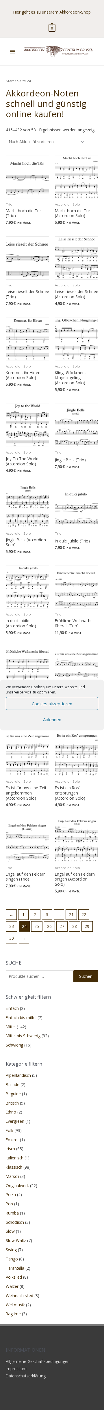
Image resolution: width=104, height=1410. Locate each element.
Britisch (12, 1103)
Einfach (12, 1008)
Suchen (85, 976)
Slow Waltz (16, 1240)
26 (49, 926)
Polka (11, 1194)
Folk (9, 1130)
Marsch (12, 1176)
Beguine (13, 1093)
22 (83, 914)
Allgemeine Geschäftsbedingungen (38, 1361)
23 (11, 926)
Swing (11, 1249)
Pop (9, 1203)
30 (11, 938)
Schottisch (15, 1222)
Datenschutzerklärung (26, 1376)
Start (10, 81)
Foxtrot (12, 1139)
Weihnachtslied (19, 1295)
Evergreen (15, 1121)
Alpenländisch (18, 1075)
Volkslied (14, 1277)
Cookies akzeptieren (52, 703)
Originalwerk (17, 1185)
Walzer (12, 1286)
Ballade (12, 1084)
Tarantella (15, 1268)
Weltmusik (15, 1305)
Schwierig (14, 1045)
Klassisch (14, 1167)
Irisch (10, 1148)
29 (87, 926)
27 (62, 926)
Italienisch (14, 1158)
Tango (12, 1259)
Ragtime (13, 1313)
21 (71, 914)
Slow (10, 1231)
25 (36, 926)
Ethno (11, 1112)
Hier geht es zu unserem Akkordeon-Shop (52, 12)
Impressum (16, 1368)
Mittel (11, 1026)
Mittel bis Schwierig (23, 1035)
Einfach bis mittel (21, 1017)
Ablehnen (52, 719)
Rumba (12, 1213)
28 (74, 926)
